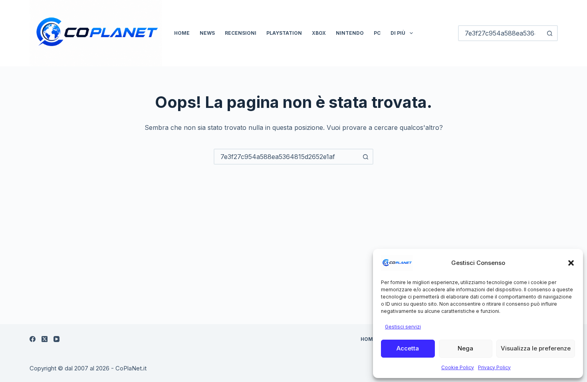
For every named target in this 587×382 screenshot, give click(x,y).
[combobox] (286, 157)
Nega (465, 348)
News (207, 33)
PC (377, 33)
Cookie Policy (457, 367)
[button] (571, 263)
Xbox (319, 33)
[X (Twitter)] (45, 339)
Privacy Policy (494, 367)
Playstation (284, 33)
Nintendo (350, 33)
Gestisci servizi (403, 327)
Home (182, 33)
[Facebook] (33, 339)
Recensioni (240, 33)
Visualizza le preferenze (536, 348)
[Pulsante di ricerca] (550, 33)
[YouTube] (56, 339)
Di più (398, 33)
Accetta (408, 348)
